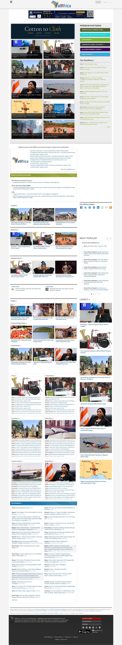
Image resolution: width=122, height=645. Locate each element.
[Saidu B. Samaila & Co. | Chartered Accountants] (61, 14)
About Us (75, 637)
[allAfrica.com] (20, 160)
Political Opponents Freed (88, 64)
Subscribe (85, 624)
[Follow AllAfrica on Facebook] (81, 207)
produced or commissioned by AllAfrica (50, 613)
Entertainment (16, 258)
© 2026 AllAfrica (48, 637)
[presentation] (107, 238)
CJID (13, 192)
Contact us (81, 613)
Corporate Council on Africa (92, 44)
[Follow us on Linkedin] (93, 627)
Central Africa (49, 375)
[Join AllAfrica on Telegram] (90, 207)
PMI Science (87, 54)
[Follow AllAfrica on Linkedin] (98, 207)
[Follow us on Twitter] (86, 627)
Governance (15, 345)
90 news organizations (41, 609)
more (108, 127)
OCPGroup (86, 40)
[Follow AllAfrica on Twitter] (85, 207)
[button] (91, 294)
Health (13, 301)
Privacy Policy (58, 637)
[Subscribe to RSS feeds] (110, 207)
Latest (84, 299)
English (98, 2)
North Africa (48, 418)
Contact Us (68, 637)
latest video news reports (61, 288)
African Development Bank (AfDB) (21, 185)
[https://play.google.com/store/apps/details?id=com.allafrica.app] (84, 632)
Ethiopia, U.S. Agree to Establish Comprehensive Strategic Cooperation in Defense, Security (93, 79)
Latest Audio (15, 286)
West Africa (48, 461)
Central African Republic (90, 243)
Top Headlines (86, 60)
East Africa (15, 418)
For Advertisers (86, 621)
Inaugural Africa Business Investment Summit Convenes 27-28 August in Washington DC (36, 182)
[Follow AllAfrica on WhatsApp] (102, 207)
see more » (15, 600)
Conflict (13, 205)
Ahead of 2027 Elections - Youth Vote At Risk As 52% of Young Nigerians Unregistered (35, 194)
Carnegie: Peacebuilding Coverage (94, 34)
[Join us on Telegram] (90, 627)
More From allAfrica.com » (68, 169)
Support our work (87, 618)
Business (14, 230)
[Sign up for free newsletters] (106, 207)
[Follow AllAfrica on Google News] (94, 207)
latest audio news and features (30, 288)
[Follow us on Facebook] (83, 627)
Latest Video (49, 286)
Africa (13, 375)
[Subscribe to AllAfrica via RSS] (99, 627)
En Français (105, 2)
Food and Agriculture (18, 323)
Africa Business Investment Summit (21, 180)
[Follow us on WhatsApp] (96, 627)
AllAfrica (61, 4)
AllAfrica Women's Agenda (91, 49)
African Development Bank (92, 30)
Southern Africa (16, 461)
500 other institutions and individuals (58, 609)
